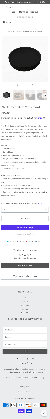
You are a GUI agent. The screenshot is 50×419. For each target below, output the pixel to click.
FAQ (25, 298)
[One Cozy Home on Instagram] (27, 359)
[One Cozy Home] (25, 17)
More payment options (25, 234)
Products (18, 31)
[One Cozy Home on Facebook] (17, 359)
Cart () (24, 12)
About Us (25, 302)
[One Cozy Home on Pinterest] (22, 359)
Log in (14, 12)
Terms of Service (25, 392)
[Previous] (18, 85)
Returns (25, 309)
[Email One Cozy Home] (33, 359)
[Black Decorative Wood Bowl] (25, 59)
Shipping (25, 305)
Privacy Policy (25, 387)
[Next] (32, 85)
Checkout (34, 12)
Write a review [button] (25, 265)
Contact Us (25, 313)
